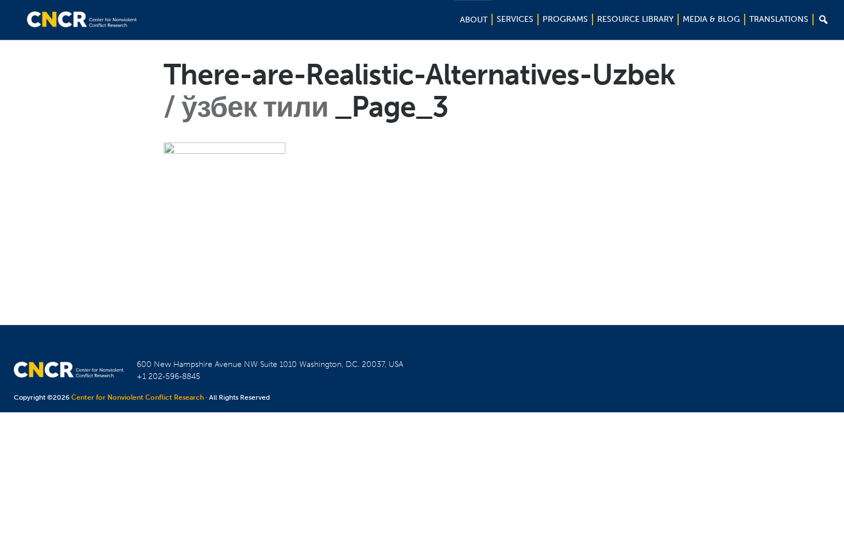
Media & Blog (711, 19)
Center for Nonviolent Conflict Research (137, 397)
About (473, 20)
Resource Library (635, 19)
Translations (778, 19)
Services (515, 19)
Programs (565, 19)
